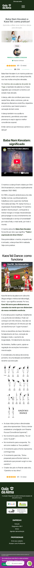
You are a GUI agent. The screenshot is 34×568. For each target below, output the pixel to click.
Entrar (17, 529)
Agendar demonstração (17, 531)
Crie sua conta (17, 1)
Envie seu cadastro (17, 541)
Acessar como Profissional (17, 543)
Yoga (17, 46)
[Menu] (22, 6)
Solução (17, 524)
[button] (32, 566)
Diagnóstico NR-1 (17, 526)
